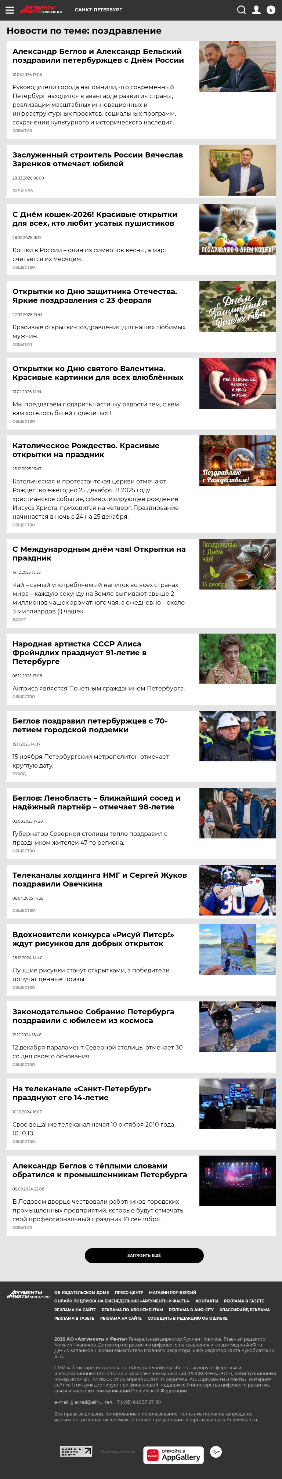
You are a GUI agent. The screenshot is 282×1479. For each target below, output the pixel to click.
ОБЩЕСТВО (23, 267)
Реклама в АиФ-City (191, 1310)
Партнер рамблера (117, 1451)
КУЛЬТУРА (22, 190)
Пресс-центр (129, 1292)
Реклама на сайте (75, 1310)
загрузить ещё (144, 1255)
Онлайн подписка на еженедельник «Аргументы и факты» (122, 1301)
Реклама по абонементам (132, 1310)
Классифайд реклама (245, 1310)
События (22, 131)
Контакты (207, 1301)
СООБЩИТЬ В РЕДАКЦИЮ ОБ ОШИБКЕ (188, 1318)
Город (19, 774)
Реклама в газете (244, 1301)
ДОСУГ (19, 620)
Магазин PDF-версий (172, 1292)
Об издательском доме (81, 1292)
